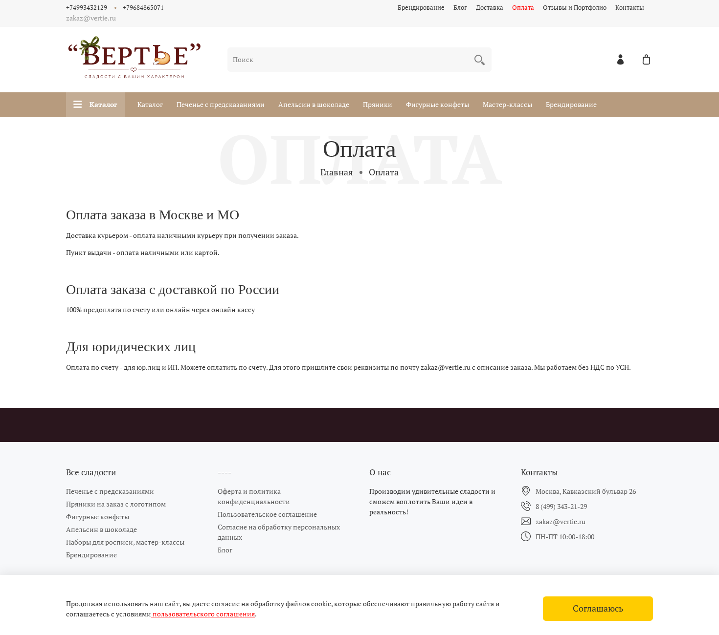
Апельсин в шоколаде (313, 104)
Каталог (103, 104)
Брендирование (421, 7)
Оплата (523, 7)
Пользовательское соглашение (267, 514)
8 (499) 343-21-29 (561, 506)
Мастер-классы (507, 104)
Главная (336, 172)
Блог (460, 7)
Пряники (377, 104)
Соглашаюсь (598, 608)
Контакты (629, 7)
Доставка (489, 7)
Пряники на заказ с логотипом (116, 503)
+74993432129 (86, 7)
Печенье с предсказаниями (221, 104)
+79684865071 (143, 7)
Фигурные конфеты (437, 104)
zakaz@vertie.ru (560, 521)
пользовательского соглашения (203, 613)
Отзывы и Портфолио (575, 7)
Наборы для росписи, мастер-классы (125, 542)
